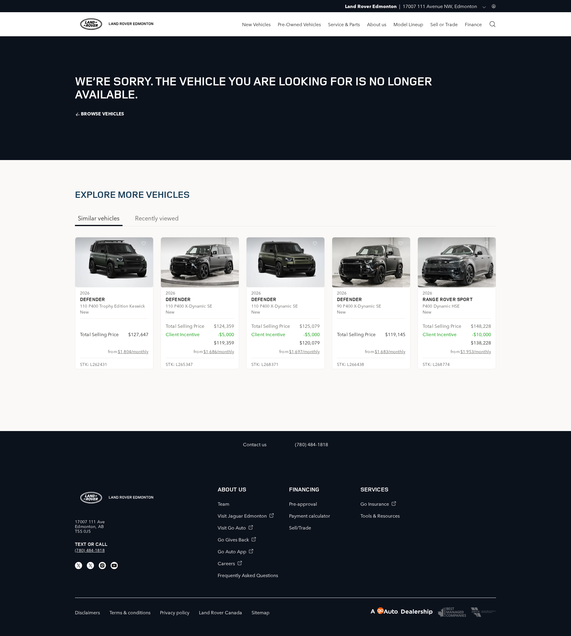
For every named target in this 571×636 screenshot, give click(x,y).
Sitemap (260, 612)
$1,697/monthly (304, 351)
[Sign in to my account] (493, 6)
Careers (226, 563)
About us (376, 24)
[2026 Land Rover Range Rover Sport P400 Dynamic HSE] (457, 262)
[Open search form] (492, 24)
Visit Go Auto (232, 527)
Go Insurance (374, 503)
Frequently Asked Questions (248, 575)
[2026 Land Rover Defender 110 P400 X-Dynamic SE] (200, 262)
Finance (473, 24)
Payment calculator (309, 515)
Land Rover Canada (220, 612)
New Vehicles (256, 24)
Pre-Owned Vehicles (299, 24)
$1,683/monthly (390, 351)
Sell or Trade (444, 24)
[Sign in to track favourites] (144, 244)
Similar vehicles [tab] (99, 218)
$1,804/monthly (133, 351)
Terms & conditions (129, 612)
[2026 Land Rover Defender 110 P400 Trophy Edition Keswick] (114, 262)
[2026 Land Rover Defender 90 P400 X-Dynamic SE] (371, 262)
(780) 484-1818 (90, 550)
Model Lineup (408, 24)
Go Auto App (232, 551)
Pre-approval (303, 503)
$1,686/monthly (218, 351)
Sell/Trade (300, 527)
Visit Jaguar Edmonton (242, 515)
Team (223, 503)
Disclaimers (87, 612)
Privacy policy (174, 612)
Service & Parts (344, 24)
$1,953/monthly (475, 351)
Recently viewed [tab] (157, 218)
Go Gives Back (233, 539)
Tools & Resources (380, 515)
